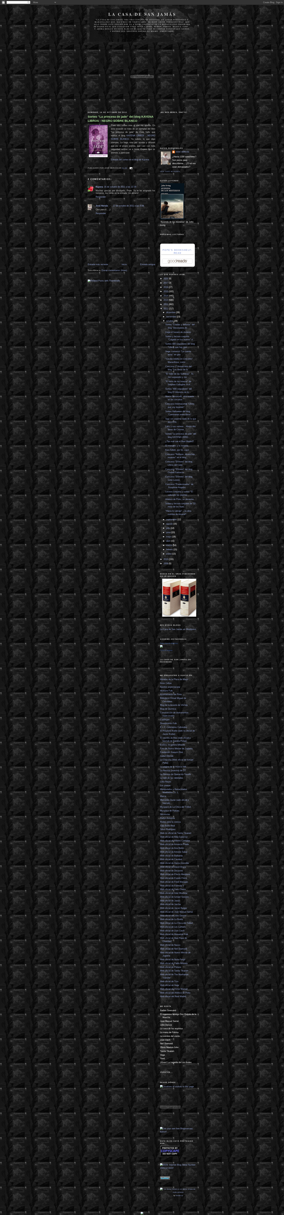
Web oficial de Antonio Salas (173, 852)
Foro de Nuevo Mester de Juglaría (176, 748)
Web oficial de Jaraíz (170, 900)
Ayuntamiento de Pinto (171, 694)
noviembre (171, 316)
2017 (166, 283)
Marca (163, 796)
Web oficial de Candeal (171, 859)
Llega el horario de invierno (178, 332)
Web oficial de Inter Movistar (173, 893)
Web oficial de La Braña (171, 919)
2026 (166, 278)
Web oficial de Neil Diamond (173, 949)
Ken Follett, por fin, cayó (177, 450)
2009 (166, 563)
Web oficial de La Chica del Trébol (176, 923)
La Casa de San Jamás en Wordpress (178, 629)
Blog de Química (168, 709)
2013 (166, 300)
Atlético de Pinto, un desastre (179, 499)
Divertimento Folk (168, 723)
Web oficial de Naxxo (170, 945)
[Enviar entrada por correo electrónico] (130, 168)
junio (168, 532)
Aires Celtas (166, 683)
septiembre (171, 519)
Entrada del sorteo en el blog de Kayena (130, 159)
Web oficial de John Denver (173, 915)
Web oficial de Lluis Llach (172, 930)
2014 (166, 295)
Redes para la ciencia (170, 822)
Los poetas (165, 785)
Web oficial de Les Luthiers (173, 927)
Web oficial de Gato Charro (173, 889)
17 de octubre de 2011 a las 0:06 (128, 206)
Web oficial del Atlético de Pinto (175, 993)
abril (168, 541)
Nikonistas (165, 814)
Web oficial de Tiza (169, 981)
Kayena (99, 187)
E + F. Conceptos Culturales (173, 727)
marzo (169, 545)
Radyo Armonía (167, 818)
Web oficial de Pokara (170, 967)
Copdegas (165, 719)
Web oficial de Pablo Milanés (174, 963)
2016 (166, 287)
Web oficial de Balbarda (171, 855)
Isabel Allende (166, 756)
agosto (169, 524)
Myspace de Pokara (169, 810)
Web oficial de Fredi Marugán (174, 882)
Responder (101, 197)
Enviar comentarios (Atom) (114, 270)
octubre (170, 321)
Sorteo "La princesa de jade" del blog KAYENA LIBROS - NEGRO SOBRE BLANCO (120, 118)
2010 (166, 559)
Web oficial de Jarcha (170, 904)
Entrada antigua (147, 264)
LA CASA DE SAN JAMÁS (142, 14)
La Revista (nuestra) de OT (173, 770)
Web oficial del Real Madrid (173, 996)
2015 (166, 291)
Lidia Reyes (165, 781)
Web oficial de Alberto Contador (175, 840)
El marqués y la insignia (176, 445)
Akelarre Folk (166, 690)
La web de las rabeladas (171, 778)
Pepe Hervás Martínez (169, 643)
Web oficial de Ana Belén (172, 848)
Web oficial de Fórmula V (172, 885)
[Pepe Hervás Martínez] (161, 647)
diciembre (171, 312)
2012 (166, 304)
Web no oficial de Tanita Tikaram (175, 833)
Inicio (124, 264)
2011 (166, 308)
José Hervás (102, 206)
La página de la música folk (173, 766)
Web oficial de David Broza (173, 867)
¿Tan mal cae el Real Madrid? (179, 441)
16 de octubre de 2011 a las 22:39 (120, 187)
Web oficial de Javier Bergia (173, 908)
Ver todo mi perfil (170, 171)
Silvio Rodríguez (168, 829)
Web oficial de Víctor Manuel (174, 989)
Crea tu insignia (166, 650)
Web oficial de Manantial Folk (174, 934)
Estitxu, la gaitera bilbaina (172, 745)
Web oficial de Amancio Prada (174, 844)
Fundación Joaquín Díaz (171, 752)
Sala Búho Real (167, 825)
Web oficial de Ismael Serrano (174, 897)
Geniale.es (179, 1195)
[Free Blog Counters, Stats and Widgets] (142, 1214)
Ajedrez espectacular (170, 687)
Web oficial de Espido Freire (173, 878)
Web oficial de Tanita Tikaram (174, 970)
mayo (169, 536)
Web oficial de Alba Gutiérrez (174, 837)
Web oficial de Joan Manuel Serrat (176, 912)
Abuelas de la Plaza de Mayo (174, 679)
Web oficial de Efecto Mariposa (175, 874)
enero (169, 554)
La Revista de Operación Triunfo (175, 774)
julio (168, 528)
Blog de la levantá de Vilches (174, 705)
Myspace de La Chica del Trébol (175, 807)
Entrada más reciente (98, 264)
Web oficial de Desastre (171, 870)
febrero (169, 549)
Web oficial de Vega (169, 985)
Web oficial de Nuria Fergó (172, 959)
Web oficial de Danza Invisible (174, 863)
